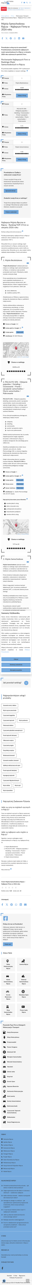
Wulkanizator (11, 1117)
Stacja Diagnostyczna (13, 1122)
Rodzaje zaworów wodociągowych (13, 1219)
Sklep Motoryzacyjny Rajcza (8, 966)
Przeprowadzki (11, 1042)
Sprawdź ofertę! (10, 190)
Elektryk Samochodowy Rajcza (23, 981)
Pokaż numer (20, 488)
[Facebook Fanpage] (21, 2)
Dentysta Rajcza (8, 1139)
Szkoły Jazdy (11, 1071)
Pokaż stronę (20, 484)
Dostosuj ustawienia (16, 664)
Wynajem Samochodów (14, 1057)
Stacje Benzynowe (12, 1032)
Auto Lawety (11, 1096)
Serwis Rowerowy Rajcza (8, 997)
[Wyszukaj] (27, 2)
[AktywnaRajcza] (7, 2)
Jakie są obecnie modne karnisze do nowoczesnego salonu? (14, 1216)
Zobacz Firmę (22, 95)
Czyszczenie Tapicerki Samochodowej (13, 1111)
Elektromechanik (12, 1106)
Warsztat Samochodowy (14, 1062)
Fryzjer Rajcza (7, 1157)
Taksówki (10, 1066)
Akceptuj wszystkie (16, 670)
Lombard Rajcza (8, 1145)
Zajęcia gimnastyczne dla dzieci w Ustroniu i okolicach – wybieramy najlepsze (16, 1191)
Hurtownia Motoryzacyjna (15, 1091)
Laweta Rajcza (23, 964)
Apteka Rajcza (7, 1142)
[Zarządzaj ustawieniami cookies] (4, 1280)
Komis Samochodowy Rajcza (8, 981)
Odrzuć (16, 659)
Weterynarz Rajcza (9, 1151)
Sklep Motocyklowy (13, 1037)
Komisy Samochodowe (14, 1101)
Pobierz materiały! (11, 212)
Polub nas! (8, 944)
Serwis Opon (11, 1081)
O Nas (15, 1275)
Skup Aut (10, 1076)
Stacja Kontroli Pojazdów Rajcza (13, 1165)
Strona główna (5, 16)
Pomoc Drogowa (12, 1047)
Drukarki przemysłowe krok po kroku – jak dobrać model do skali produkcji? (16, 1186)
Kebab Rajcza (7, 1171)
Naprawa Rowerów (13, 1086)
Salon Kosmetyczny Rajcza (11, 1159)
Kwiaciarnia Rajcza (9, 1148)
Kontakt (3, 1257)
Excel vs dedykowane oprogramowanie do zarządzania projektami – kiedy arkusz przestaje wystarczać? (16, 1225)
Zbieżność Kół (11, 1052)
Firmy (12, 16)
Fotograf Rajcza (8, 1154)
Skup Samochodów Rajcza (8, 1012)
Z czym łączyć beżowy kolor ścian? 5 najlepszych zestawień (14, 1211)
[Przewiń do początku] (27, 1280)
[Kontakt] (24, 2)
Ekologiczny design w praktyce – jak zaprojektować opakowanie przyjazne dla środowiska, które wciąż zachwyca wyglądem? (15, 1204)
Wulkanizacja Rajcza (9, 1162)
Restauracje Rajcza (9, 1168)
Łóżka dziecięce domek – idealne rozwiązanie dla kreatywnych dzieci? (16, 1196)
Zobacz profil (20, 332)
